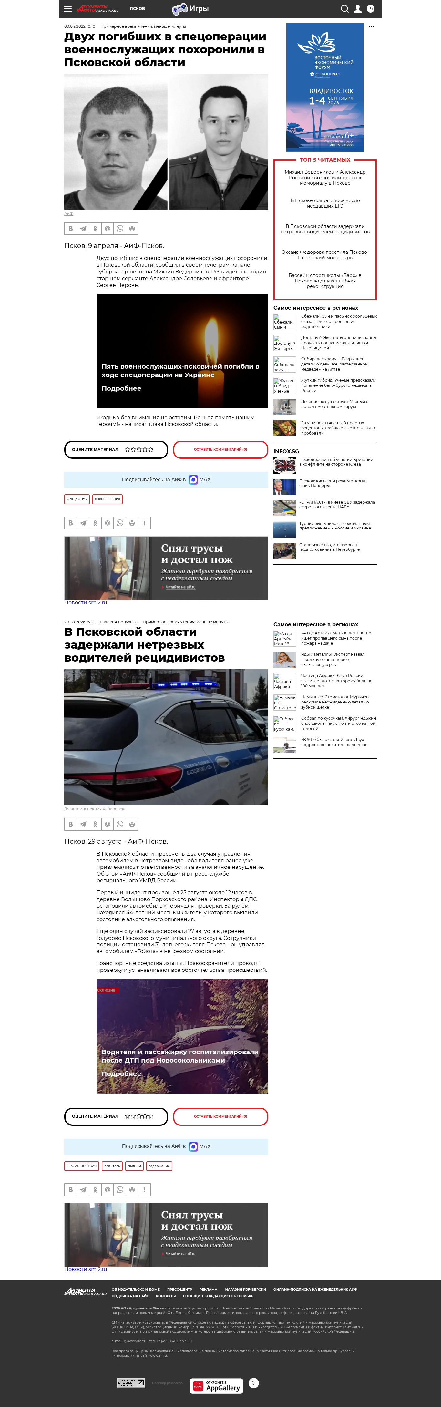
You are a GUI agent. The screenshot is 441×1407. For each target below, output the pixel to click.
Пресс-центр (179, 1290)
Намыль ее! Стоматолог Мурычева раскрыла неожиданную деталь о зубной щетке (336, 702)
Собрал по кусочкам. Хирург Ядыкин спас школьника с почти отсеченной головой (338, 723)
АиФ (68, 213)
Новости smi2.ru (85, 603)
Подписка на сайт (130, 1296)
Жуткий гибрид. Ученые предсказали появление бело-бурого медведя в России (338, 385)
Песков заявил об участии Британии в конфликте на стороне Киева (336, 462)
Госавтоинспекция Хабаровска (95, 808)
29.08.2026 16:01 (79, 622)
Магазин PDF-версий (245, 1290)
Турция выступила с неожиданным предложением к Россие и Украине (335, 525)
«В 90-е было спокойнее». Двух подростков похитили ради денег (335, 742)
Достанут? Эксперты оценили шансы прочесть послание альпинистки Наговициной (338, 342)
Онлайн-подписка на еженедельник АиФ (315, 1290)
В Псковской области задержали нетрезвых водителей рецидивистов (325, 229)
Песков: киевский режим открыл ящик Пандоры (332, 483)
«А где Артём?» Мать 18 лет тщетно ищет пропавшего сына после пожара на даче (336, 638)
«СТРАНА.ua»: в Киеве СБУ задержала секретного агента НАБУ (337, 504)
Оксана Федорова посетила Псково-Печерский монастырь (325, 255)
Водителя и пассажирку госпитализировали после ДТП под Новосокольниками (180, 1056)
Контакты (166, 1296)
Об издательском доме (136, 1290)
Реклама (208, 1290)
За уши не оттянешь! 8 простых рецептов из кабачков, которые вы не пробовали (338, 428)
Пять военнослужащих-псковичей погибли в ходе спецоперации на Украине (180, 371)
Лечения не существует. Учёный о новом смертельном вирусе (335, 404)
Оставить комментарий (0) (220, 449)
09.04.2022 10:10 (79, 26)
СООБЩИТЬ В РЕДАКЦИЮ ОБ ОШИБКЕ (218, 1296)
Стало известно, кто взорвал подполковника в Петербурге (329, 547)
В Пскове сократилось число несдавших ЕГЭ (325, 203)
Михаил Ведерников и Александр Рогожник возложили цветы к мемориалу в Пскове (325, 177)
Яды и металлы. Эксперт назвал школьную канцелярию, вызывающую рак (333, 659)
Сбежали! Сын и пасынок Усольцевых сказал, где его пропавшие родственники (339, 321)
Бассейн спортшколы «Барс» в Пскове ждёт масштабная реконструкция (325, 281)
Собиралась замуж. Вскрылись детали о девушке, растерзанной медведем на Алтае (334, 364)
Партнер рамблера (167, 1383)
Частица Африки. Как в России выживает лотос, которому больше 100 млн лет (336, 680)
